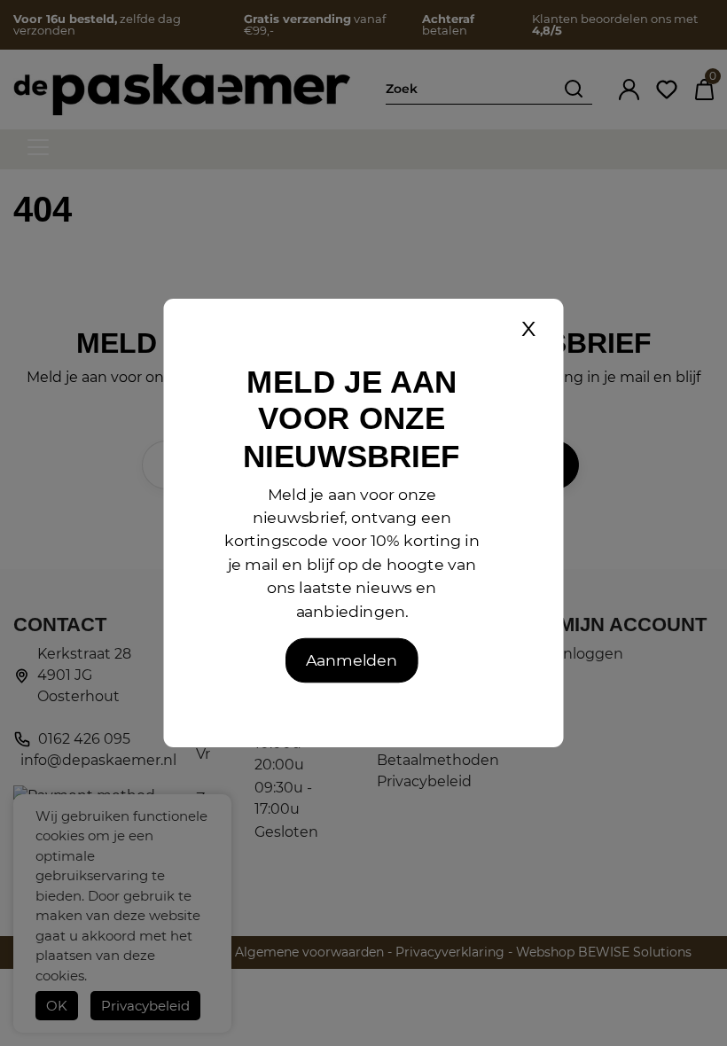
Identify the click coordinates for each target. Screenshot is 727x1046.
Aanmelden (351, 660)
